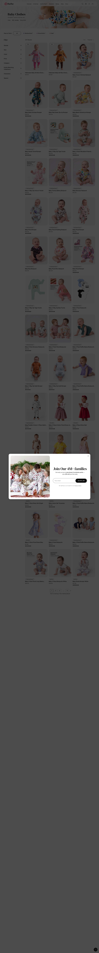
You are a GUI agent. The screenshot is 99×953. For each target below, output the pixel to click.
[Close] (88, 456)
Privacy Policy (78, 485)
